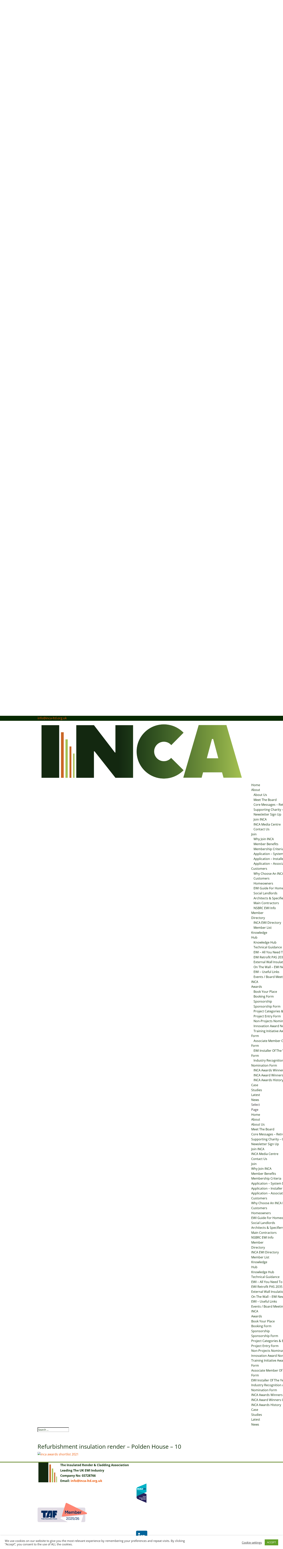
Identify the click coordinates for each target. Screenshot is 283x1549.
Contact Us (262, 829)
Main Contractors (266, 903)
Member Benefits (266, 844)
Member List (263, 927)
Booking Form (264, 996)
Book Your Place (265, 991)
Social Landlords (265, 893)
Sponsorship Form (267, 1006)
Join (254, 834)
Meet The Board (265, 800)
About (255, 790)
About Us (260, 795)
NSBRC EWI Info (265, 908)
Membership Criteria (266, 1178)
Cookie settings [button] (252, 1542)
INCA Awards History (266, 1405)
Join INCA (260, 819)
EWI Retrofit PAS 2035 (266, 1287)
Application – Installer (266, 1188)
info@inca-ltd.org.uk (86, 1481)
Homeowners (263, 883)
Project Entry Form (265, 1346)
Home (255, 785)
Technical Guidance (265, 1277)
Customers (259, 868)
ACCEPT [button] (271, 1542)
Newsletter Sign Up (265, 1144)
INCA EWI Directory (265, 1252)
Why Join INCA (264, 839)
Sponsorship (263, 1001)
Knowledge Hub (265, 942)
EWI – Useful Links (266, 972)
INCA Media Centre (267, 824)
